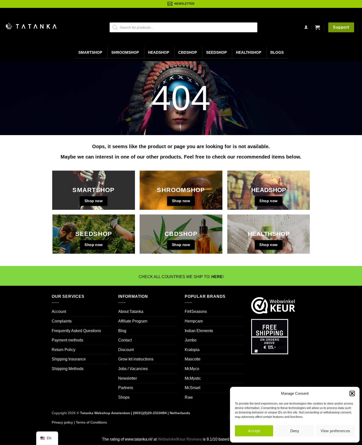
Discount (126, 350)
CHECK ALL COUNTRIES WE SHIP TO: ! (181, 277)
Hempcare (194, 321)
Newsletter (127, 378)
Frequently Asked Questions (76, 331)
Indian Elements (199, 331)
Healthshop (248, 52)
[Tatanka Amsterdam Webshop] (31, 26)
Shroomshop (125, 52)
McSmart (192, 388)
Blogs (277, 52)
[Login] (306, 27)
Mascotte (192, 359)
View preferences (335, 431)
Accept (254, 431)
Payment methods (67, 340)
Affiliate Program (132, 321)
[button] (352, 393)
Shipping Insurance (69, 359)
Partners (125, 388)
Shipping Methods (67, 369)
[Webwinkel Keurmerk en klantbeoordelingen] (273, 305)
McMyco (192, 369)
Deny (294, 431)
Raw (189, 397)
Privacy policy (62, 422)
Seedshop (216, 52)
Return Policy (63, 350)
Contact (125, 340)
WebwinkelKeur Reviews (180, 439)
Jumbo (191, 340)
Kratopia (192, 350)
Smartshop (90, 52)
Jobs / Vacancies (133, 369)
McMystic (193, 378)
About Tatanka (130, 311)
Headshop (158, 52)
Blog (122, 331)
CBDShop (187, 52)
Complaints (62, 321)
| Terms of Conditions (90, 422)
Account (59, 311)
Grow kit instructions (135, 359)
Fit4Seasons (196, 311)
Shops (124, 397)
